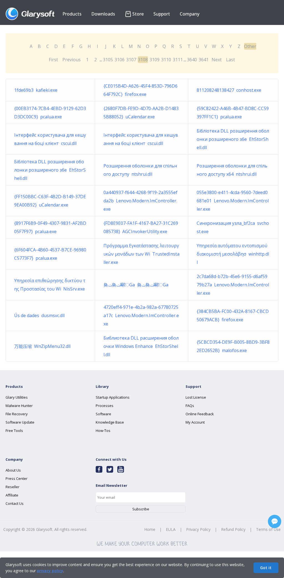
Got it (266, 567)
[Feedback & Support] (274, 521)
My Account (195, 422)
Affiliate (12, 495)
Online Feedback (200, 413)
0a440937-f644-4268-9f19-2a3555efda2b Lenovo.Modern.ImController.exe (140, 200)
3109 (154, 60)
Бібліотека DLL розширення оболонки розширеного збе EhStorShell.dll (233, 139)
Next (217, 60)
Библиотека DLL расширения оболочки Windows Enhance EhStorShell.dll (141, 346)
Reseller (12, 486)
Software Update (20, 422)
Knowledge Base (110, 422)
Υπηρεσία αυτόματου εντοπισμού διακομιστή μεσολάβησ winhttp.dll (233, 254)
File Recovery (17, 413)
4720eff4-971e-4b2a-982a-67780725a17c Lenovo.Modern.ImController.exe (141, 315)
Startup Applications (113, 397)
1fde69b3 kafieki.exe (35, 90)
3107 (131, 60)
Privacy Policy (198, 529)
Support (161, 14)
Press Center (16, 478)
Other (250, 46)
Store (138, 14)
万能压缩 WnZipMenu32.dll (42, 346)
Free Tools (14, 430)
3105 (108, 60)
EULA (171, 529)
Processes (104, 405)
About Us (13, 470)
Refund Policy (233, 529)
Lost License (196, 397)
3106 (120, 60)
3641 (204, 60)
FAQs (190, 405)
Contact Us (15, 503)
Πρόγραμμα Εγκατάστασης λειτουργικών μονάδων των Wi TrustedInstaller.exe (141, 254)
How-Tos (103, 430)
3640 (192, 60)
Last (230, 60)
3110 (166, 60)
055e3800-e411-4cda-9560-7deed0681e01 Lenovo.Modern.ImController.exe (233, 200)
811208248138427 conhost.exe (229, 90)
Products (72, 14)
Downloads (103, 14)
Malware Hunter (19, 405)
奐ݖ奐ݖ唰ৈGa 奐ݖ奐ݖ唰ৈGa (135, 285)
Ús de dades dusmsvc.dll (39, 315)
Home (149, 529)
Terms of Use (268, 529)
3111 (178, 60)
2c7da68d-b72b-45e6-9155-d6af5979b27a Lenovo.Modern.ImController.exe (233, 284)
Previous (71, 60)
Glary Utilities (17, 397)
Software (103, 413)
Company (189, 14)
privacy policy (50, 570)
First (53, 60)
